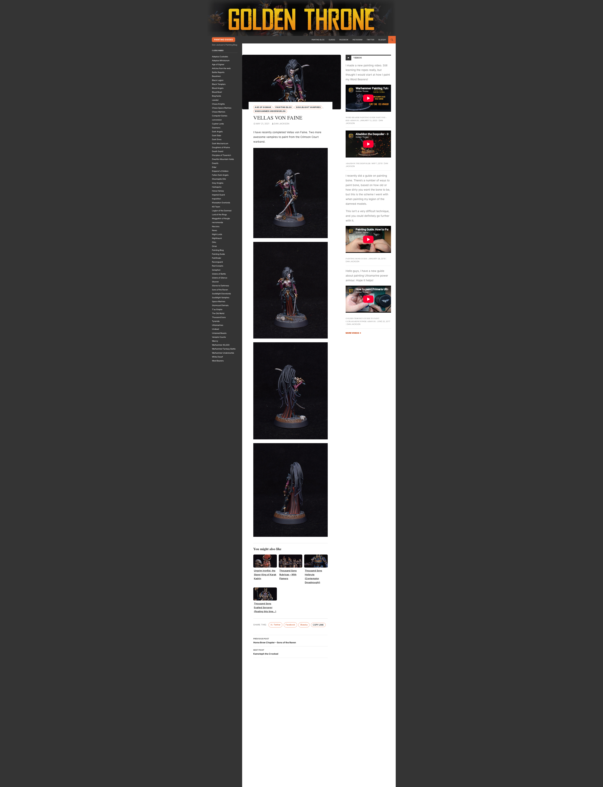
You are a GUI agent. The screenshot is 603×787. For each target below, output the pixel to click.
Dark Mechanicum (220, 143)
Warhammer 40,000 (221, 345)
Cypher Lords (218, 124)
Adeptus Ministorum (220, 60)
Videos (357, 57)
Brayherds (216, 96)
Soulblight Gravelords (221, 293)
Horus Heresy (218, 191)
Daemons (216, 127)
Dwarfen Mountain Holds (223, 159)
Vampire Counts (219, 337)
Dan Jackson (281, 123)
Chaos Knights (218, 104)
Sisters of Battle (219, 274)
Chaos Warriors (218, 112)
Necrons (215, 226)
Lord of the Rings (219, 214)
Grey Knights (217, 183)
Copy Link (318, 625)
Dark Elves (216, 139)
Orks (214, 242)
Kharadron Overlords (221, 202)
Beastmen (216, 76)
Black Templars (218, 84)
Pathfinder (216, 258)
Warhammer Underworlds (270, 111)
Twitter (370, 40)
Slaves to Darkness (220, 285)
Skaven (215, 281)
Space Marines (218, 301)
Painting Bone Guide (356, 258)
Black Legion (217, 80)
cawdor (215, 100)
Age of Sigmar (263, 107)
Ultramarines (217, 325)
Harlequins (216, 187)
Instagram (357, 40)
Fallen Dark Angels (220, 175)
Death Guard (217, 151)
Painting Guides (223, 39)
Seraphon (216, 270)
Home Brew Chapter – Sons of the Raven (274, 641)
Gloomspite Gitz (219, 179)
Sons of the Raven (220, 289)
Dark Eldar (216, 135)
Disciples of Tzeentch (221, 155)
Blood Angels (217, 88)
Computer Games (219, 116)
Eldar (214, 167)
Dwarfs (215, 163)
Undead (215, 329)
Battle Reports (218, 72)
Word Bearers (218, 361)
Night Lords (217, 234)
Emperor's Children (220, 171)
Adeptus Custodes (220, 56)
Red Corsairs (217, 266)
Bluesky (382, 40)
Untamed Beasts (219, 333)
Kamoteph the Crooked (265, 652)
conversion (217, 120)
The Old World (218, 313)
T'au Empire (217, 309)
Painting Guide (218, 254)
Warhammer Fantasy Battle (224, 349)
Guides (332, 40)
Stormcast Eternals (220, 305)
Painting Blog (318, 40)
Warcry (215, 341)
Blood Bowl (217, 92)
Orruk (214, 246)
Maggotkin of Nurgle (221, 218)
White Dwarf (217, 357)
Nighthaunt (217, 238)
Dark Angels (217, 131)
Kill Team (216, 206)
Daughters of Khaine (221, 147)
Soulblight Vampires (308, 107)
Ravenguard (217, 262)
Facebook (343, 40)
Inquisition (216, 198)
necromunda (217, 222)
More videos (353, 333)
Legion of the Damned (221, 210)
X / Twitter (275, 625)
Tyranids (216, 321)
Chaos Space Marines (221, 108)
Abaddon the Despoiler (358, 163)
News (214, 230)
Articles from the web (221, 68)
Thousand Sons (219, 317)
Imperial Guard (218, 195)
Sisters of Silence (219, 278)
